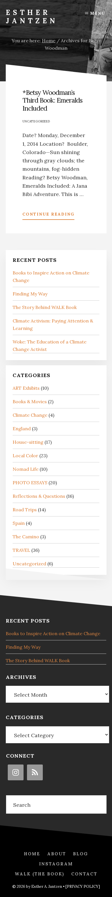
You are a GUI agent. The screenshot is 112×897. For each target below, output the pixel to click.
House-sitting (28, 442)
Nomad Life (25, 469)
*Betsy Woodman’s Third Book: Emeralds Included (52, 100)
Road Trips (25, 509)
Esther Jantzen (32, 16)
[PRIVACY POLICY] (82, 886)
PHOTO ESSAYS (30, 482)
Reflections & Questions (39, 496)
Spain (19, 523)
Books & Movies (30, 401)
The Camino (26, 536)
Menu (97, 13)
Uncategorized (36, 121)
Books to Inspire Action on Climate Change (53, 633)
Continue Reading (48, 215)
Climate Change (30, 415)
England (22, 428)
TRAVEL (21, 550)
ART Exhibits (26, 388)
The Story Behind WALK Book (45, 307)
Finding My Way (30, 294)
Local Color (25, 455)
